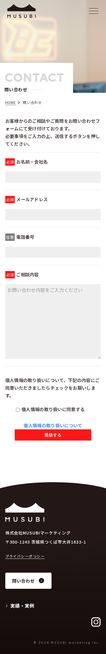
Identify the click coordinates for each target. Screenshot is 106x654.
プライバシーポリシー (25, 556)
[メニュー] (95, 9)
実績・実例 (22, 605)
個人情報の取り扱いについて (53, 425)
